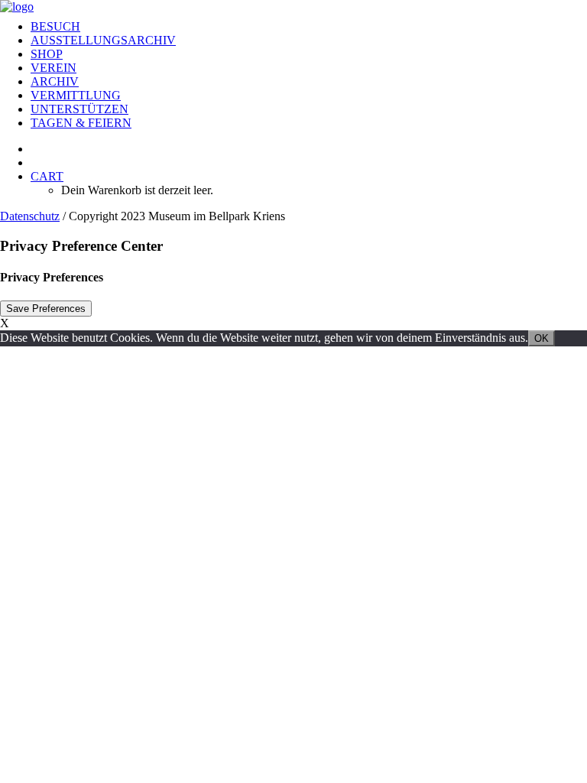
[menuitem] (309, 27)
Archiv (55, 81)
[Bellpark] (293, 4)
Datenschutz (30, 216)
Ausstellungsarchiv (103, 40)
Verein (53, 67)
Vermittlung (76, 95)
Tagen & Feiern (81, 122)
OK (541, 338)
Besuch (55, 26)
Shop (47, 53)
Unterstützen (79, 108)
